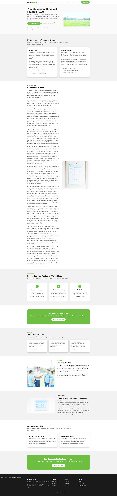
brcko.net (32, 2)
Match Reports (45, 2)
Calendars (61, 2)
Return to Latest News (58, 319)
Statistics (78, 2)
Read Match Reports (34, 23)
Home (39, 2)
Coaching (67, 2)
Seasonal (73, 2)
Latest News (85, 2)
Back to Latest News (58, 465)
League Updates (54, 2)
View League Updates (48, 23)
